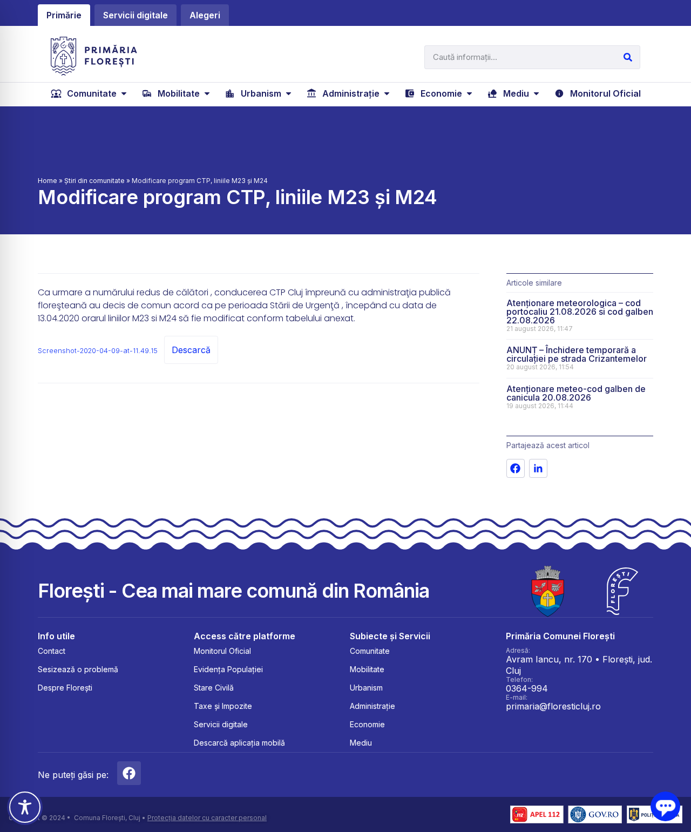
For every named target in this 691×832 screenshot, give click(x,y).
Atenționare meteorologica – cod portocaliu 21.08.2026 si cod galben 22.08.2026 (579, 311)
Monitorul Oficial (222, 650)
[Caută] (628, 57)
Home (47, 181)
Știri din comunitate (94, 181)
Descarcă (191, 349)
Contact (51, 650)
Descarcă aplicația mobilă (239, 742)
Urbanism (366, 687)
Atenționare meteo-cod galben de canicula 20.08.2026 (576, 393)
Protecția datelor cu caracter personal (207, 818)
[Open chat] (665, 806)
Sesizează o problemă (78, 669)
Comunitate (370, 650)
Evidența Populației (228, 669)
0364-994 (527, 688)
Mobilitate (367, 669)
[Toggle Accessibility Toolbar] (25, 807)
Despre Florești (65, 687)
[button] (89, 93)
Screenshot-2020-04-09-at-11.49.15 (98, 351)
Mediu (361, 742)
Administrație (372, 706)
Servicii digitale (221, 724)
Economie (367, 724)
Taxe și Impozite (223, 706)
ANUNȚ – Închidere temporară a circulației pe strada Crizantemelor (576, 354)
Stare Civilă (214, 687)
